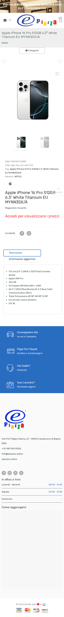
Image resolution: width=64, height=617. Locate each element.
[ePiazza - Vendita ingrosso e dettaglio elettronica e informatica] (36, 20)
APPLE (18, 176)
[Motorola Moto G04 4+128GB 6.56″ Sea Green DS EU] (60, 61)
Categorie (33, 50)
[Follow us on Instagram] (15, 473)
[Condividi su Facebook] (22, 233)
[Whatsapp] (21, 473)
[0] (60, 21)
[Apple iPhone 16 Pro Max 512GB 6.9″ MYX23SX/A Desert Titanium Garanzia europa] (4, 61)
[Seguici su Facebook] (4, 473)
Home (5, 42)
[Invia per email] (29, 233)
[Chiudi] (62, 2)
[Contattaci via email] (10, 473)
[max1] (32, 98)
